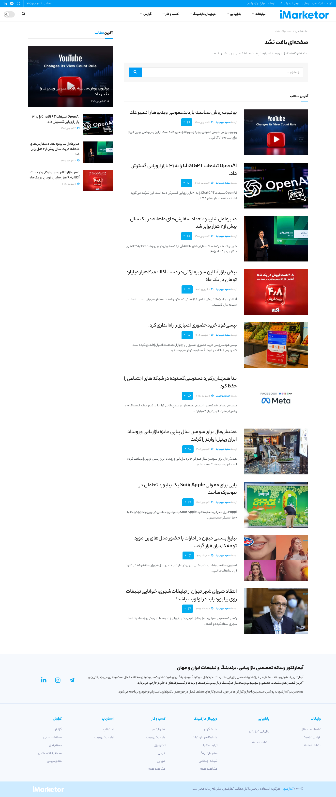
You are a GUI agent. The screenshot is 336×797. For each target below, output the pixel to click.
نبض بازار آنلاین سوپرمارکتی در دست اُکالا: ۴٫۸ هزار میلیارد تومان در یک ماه (181, 276)
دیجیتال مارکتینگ (289, 3)
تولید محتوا (210, 745)
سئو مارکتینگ (208, 753)
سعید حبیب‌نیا (223, 123)
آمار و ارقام (159, 729)
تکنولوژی (160, 745)
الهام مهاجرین (223, 396)
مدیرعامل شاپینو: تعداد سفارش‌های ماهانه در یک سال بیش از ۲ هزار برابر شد (183, 223)
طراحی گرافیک (312, 737)
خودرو (162, 753)
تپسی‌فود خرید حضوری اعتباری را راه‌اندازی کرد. (192, 326)
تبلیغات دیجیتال (311, 729)
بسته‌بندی (55, 745)
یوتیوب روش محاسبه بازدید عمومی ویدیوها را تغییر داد (183, 113)
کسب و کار (172, 14)
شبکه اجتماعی (208, 761)
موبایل (161, 761)
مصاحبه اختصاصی (50, 753)
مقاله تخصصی (52, 737)
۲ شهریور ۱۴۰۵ (203, 290)
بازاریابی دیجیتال (259, 731)
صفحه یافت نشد (283, 31)
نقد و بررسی (54, 761)
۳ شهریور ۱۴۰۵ (203, 123)
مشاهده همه (312, 745)
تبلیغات (272, 3)
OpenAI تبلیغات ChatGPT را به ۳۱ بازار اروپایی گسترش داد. (184, 170)
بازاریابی (235, 14)
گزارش (147, 14)
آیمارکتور (288, 789)
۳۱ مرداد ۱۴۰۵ (204, 556)
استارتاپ (108, 729)
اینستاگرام (210, 729)
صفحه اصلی (301, 31)
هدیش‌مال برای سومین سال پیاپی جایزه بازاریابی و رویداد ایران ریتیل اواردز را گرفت (182, 436)
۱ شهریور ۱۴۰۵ (203, 449)
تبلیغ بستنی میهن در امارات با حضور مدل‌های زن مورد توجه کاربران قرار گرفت (185, 542)
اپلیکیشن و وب (156, 737)
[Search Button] (135, 72)
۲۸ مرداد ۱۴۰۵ (203, 609)
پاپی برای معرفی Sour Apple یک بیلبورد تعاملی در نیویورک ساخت (188, 489)
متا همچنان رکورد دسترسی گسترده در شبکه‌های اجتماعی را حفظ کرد (180, 383)
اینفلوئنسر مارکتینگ (204, 737)
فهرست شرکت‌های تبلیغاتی (317, 3)
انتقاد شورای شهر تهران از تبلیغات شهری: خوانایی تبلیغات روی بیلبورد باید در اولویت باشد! (181, 596)
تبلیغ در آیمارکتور (256, 3)
